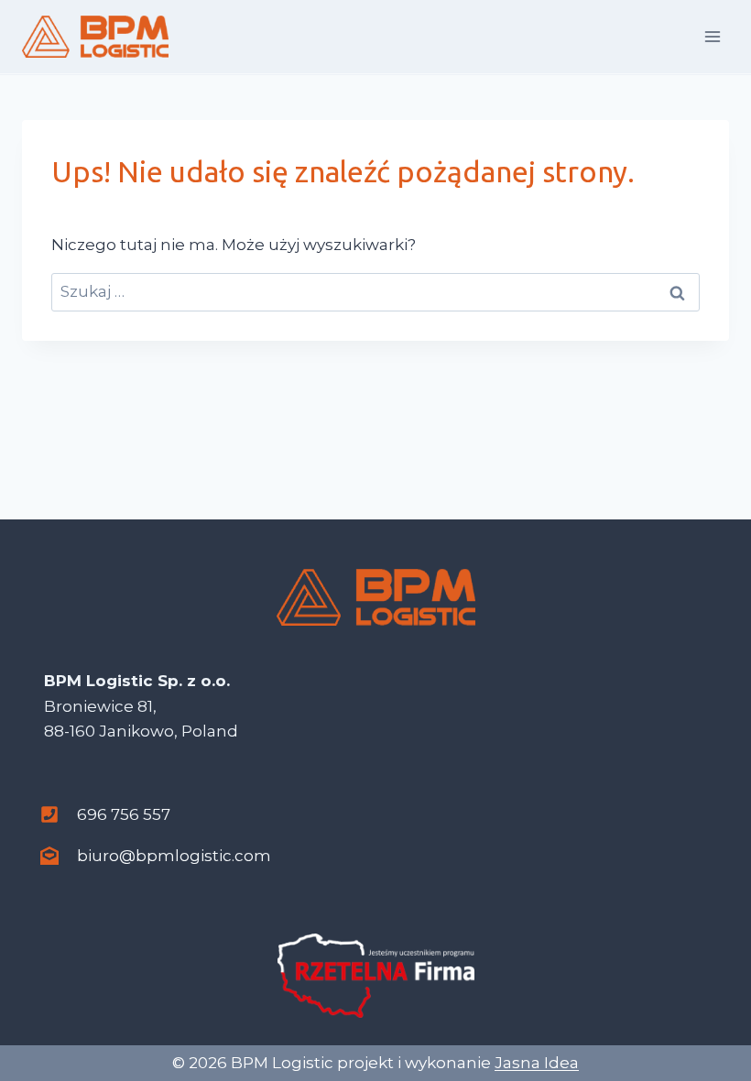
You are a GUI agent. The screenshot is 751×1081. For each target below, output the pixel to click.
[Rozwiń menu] (712, 36)
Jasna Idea (537, 1063)
